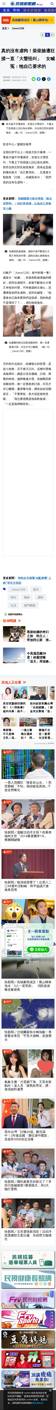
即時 (16, 10)
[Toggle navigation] (4, 3)
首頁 (6, 10)
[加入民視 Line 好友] (28, 940)
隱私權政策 (37, 1402)
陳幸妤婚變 (32, 10)
